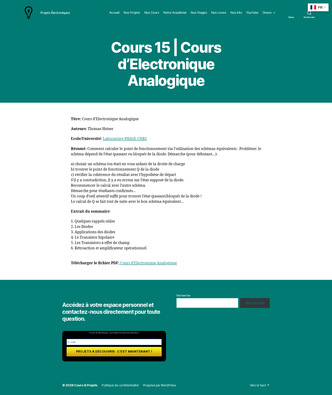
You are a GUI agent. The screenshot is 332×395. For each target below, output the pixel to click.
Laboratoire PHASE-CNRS (125, 138)
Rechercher (183, 295)
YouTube (252, 12)
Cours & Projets (85, 385)
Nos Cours (151, 12)
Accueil (114, 12)
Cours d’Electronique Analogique (148, 263)
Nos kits (236, 12)
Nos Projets (132, 12)
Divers (267, 12)
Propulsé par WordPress (159, 385)
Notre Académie (174, 12)
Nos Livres (218, 12)
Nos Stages (199, 12)
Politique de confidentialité (120, 385)
